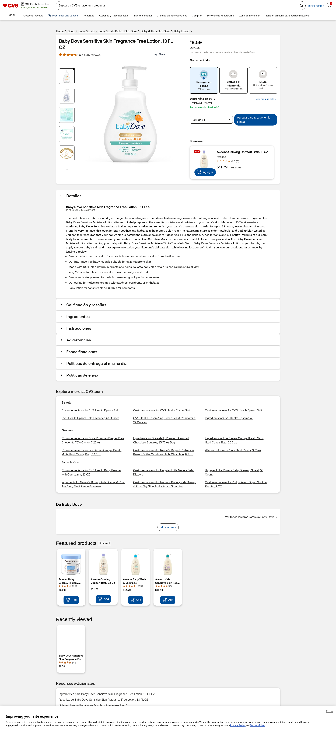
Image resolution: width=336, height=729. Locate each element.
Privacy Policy (238, 725)
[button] (265, 99)
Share (162, 54)
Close (329, 711)
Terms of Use (257, 725)
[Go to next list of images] (67, 169)
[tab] (67, 76)
